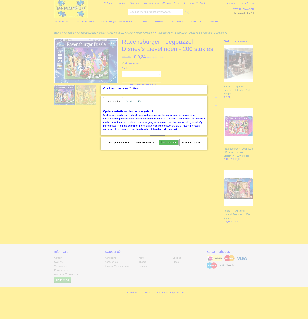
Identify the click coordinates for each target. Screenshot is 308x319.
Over (141, 101)
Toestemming (113, 101)
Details (129, 101)
